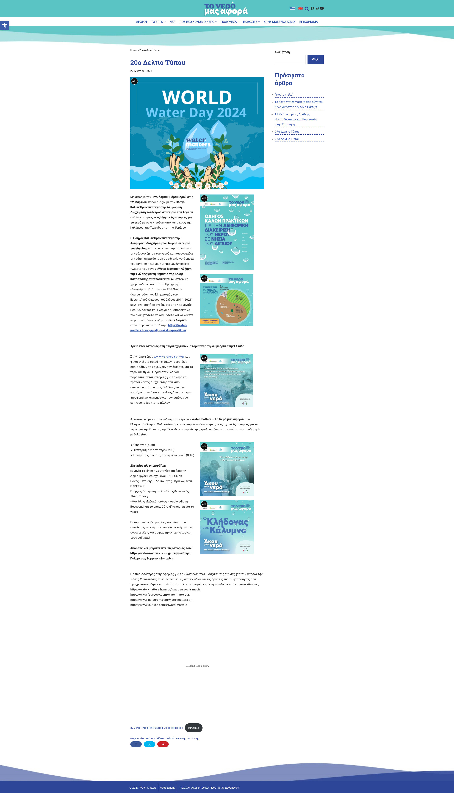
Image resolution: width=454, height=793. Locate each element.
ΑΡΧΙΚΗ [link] (141, 22)
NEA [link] (173, 22)
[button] (165, 22)
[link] (4, 25)
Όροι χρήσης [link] (167, 787)
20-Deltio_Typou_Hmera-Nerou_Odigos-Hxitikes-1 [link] (156, 727)
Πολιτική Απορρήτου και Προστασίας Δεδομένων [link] (209, 787)
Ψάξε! (315, 59)
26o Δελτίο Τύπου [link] (287, 139)
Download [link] (193, 727)
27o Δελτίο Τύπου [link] (287, 131)
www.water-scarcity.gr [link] (169, 356)
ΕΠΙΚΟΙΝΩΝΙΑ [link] (308, 22)
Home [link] (133, 50)
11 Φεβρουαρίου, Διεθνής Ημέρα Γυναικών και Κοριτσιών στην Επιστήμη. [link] (296, 119)
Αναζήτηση (282, 52)
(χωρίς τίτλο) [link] (284, 94)
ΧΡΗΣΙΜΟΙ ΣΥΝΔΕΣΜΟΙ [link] (279, 22)
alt (134, 81)
